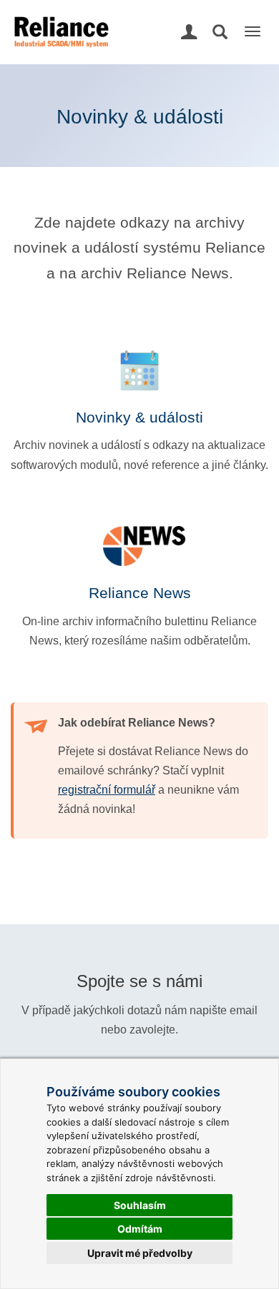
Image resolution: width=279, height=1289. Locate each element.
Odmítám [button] (139, 1229)
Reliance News (140, 593)
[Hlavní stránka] (59, 18)
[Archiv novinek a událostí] (139, 370)
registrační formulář (106, 790)
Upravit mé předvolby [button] (139, 1253)
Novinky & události (139, 417)
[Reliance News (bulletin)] (139, 546)
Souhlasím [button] (140, 1205)
